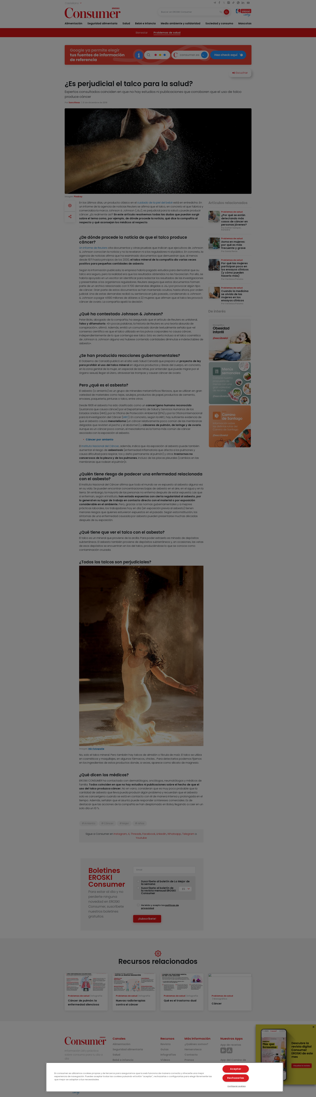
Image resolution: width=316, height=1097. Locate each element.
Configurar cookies (236, 1086)
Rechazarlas (235, 1078)
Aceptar (235, 1069)
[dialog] (164, 1077)
